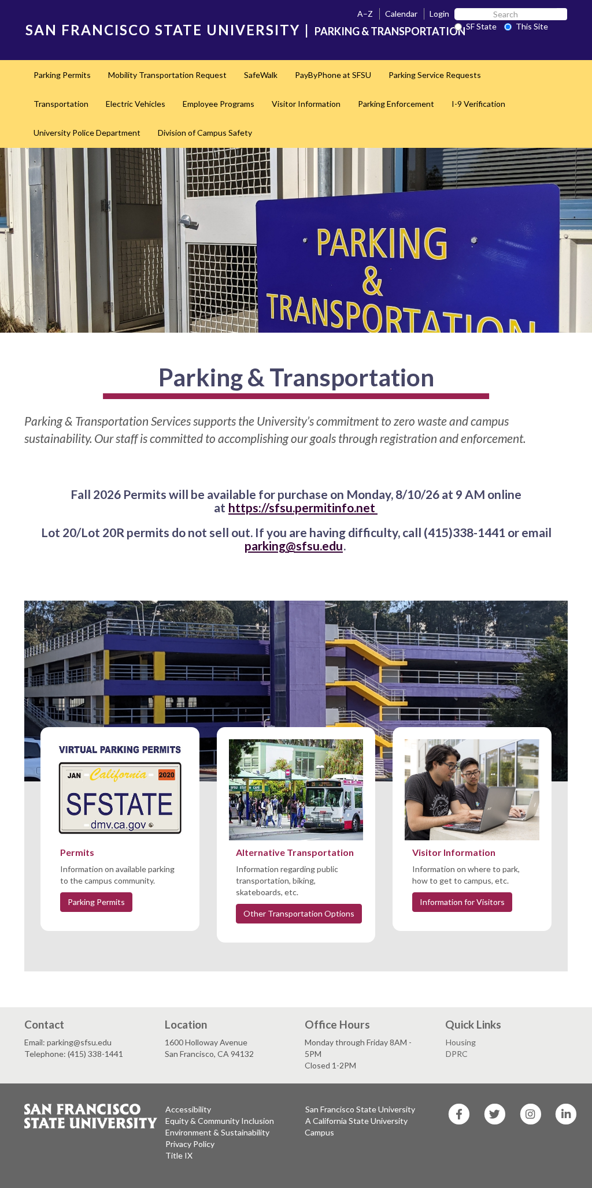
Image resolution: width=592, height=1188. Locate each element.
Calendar (401, 13)
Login (439, 13)
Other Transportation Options (298, 913)
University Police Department (87, 132)
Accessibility (188, 1109)
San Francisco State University (360, 1109)
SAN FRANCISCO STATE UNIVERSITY (162, 29)
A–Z (365, 13)
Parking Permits (62, 75)
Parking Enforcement (396, 104)
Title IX (179, 1155)
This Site (532, 26)
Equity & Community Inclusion (219, 1121)
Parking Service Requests (434, 75)
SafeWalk (261, 75)
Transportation (61, 104)
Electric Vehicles (135, 104)
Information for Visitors (462, 902)
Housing (461, 1042)
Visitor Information (306, 104)
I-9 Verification (478, 104)
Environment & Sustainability (217, 1132)
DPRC (457, 1054)
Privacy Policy (189, 1144)
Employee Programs (218, 104)
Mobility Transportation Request (167, 75)
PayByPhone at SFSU (333, 75)
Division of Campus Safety (205, 132)
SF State (481, 26)
